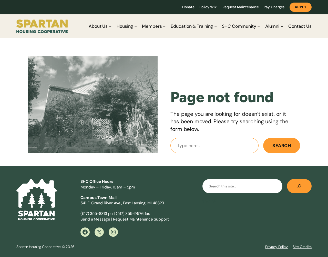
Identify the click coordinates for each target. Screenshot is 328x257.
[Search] (299, 186)
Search (281, 145)
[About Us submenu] (110, 26)
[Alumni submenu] (282, 26)
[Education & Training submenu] (215, 26)
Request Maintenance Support (141, 219)
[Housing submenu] (135, 26)
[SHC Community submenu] (258, 26)
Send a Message (95, 219)
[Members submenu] (164, 26)
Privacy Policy (276, 246)
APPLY (301, 7)
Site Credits (302, 246)
